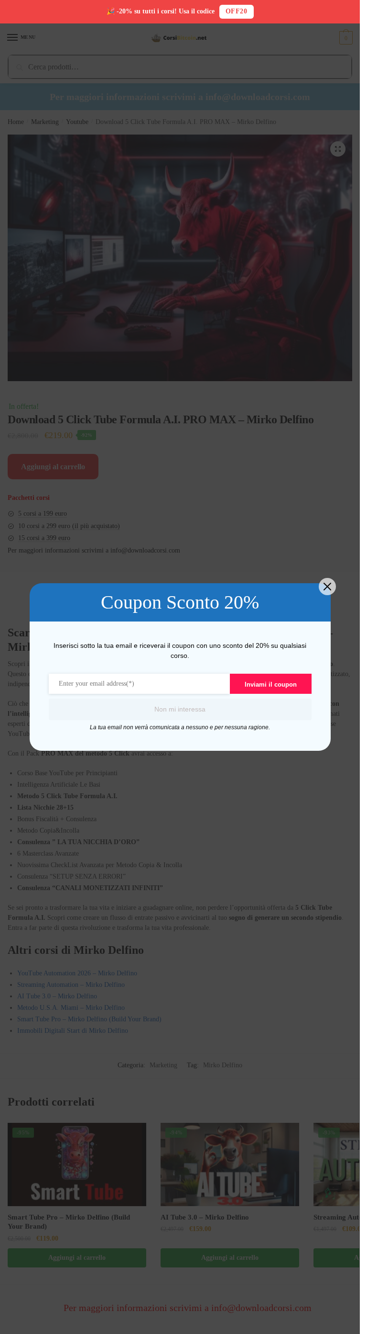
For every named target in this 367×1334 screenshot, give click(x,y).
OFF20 (237, 11)
